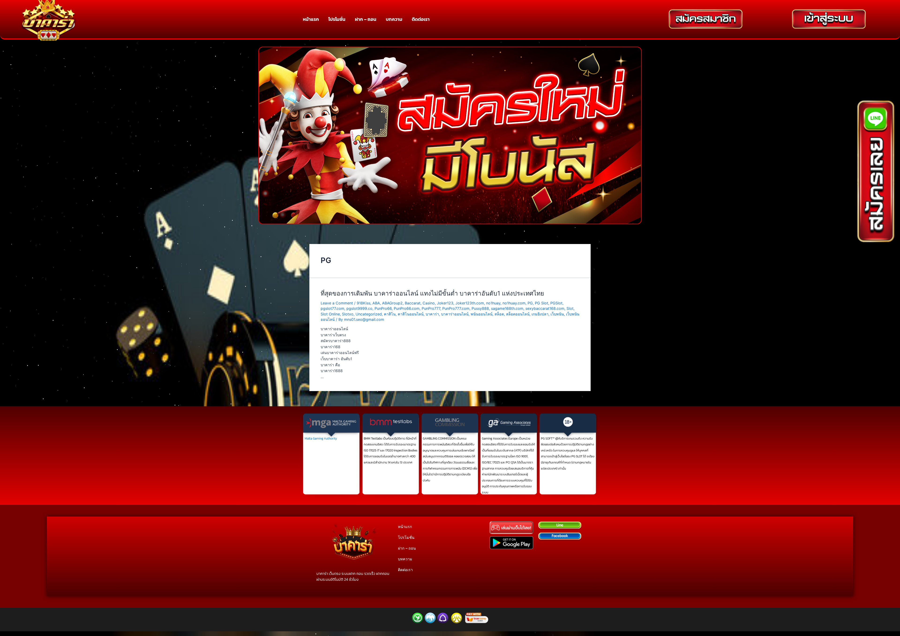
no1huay (493, 303)
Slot (570, 308)
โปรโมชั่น (336, 19)
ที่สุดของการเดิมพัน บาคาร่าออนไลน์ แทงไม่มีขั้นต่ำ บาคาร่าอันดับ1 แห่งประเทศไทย (432, 293)
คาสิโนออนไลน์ (411, 314)
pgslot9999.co (359, 308)
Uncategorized (369, 314)
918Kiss (363, 303)
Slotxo (347, 314)
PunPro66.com (407, 308)
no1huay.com (513, 303)
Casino (429, 303)
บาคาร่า (432, 314)
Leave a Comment (337, 303)
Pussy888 (480, 308)
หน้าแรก (311, 19)
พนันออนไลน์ (481, 314)
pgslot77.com (332, 308)
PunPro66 (383, 308)
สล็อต (499, 314)
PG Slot (541, 303)
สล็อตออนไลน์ (517, 314)
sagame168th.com (507, 308)
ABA (376, 303)
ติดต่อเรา (421, 19)
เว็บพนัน (557, 314)
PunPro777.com (455, 308)
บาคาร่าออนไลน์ (455, 314)
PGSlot (556, 303)
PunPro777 (431, 308)
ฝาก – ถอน (365, 19)
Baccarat (412, 303)
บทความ (394, 19)
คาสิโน (390, 314)
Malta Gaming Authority (321, 438)
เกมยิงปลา (540, 314)
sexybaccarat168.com (544, 308)
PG (530, 303)
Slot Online (330, 314)
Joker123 (445, 303)
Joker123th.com (469, 303)
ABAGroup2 (392, 303)
